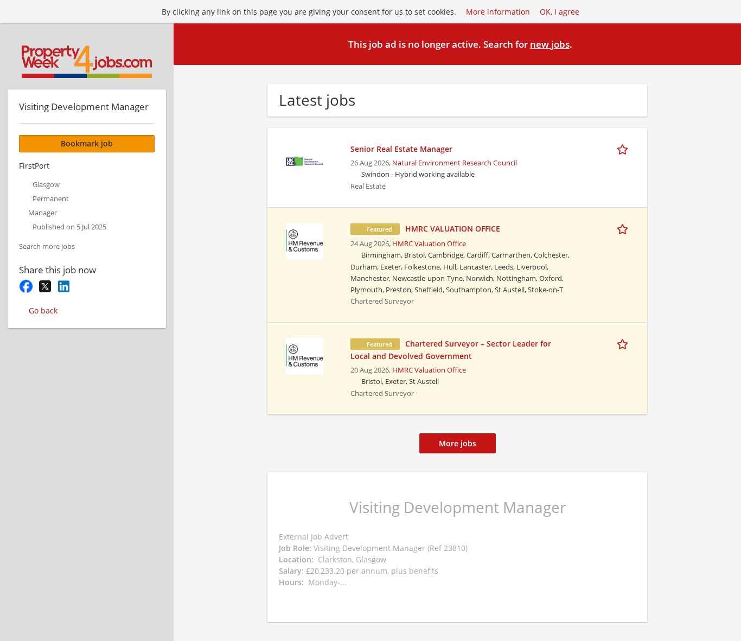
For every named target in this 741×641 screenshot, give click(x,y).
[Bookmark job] (624, 148)
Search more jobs (47, 246)
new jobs (550, 44)
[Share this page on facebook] (26, 286)
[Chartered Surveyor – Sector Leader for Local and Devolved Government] (304, 355)
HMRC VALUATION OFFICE (452, 228)
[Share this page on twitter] (45, 286)
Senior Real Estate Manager (401, 149)
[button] (724, 43)
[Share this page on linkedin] (64, 286)
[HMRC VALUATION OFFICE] (304, 240)
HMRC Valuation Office (429, 243)
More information (498, 12)
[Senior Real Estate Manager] (304, 160)
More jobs (457, 443)
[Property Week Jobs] (87, 62)
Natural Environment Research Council (454, 163)
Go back (43, 310)
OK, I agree (559, 12)
